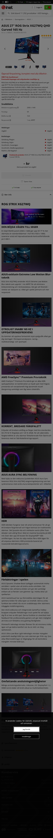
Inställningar (26, 736)
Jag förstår (26, 729)
